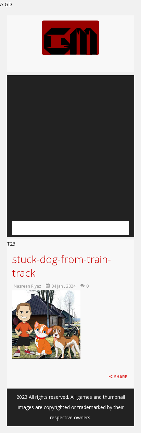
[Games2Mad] (70, 37)
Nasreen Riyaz (27, 286)
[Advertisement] (70, 145)
